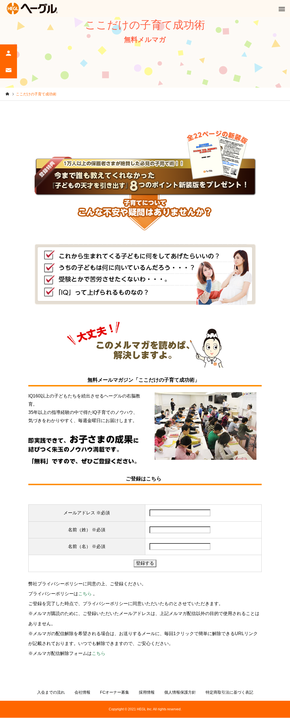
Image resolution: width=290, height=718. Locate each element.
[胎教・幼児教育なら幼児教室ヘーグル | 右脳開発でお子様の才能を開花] (32, 8)
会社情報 (82, 692)
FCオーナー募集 (114, 692)
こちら (85, 593)
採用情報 (147, 692)
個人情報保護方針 (180, 692)
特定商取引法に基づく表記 (229, 692)
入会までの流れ (51, 692)
